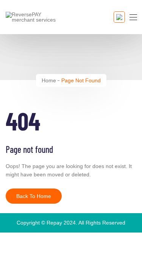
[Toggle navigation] (132, 17)
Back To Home (33, 196)
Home (49, 80)
